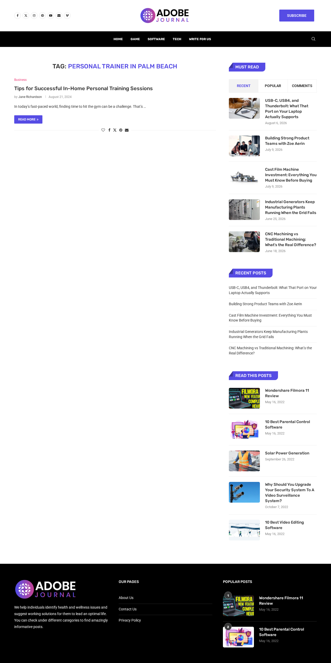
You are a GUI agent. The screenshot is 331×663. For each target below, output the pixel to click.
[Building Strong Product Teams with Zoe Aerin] (244, 146)
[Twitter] (25, 15)
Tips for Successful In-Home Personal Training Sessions (83, 88)
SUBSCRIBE (296, 15)
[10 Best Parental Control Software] (244, 429)
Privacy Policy (130, 620)
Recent (244, 86)
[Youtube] (50, 15)
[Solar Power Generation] (244, 461)
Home (118, 39)
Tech (177, 39)
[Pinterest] (42, 15)
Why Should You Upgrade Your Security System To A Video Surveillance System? (289, 492)
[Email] (59, 15)
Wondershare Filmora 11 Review (287, 393)
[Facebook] (17, 15)
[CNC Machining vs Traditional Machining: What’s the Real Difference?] (244, 241)
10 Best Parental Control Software (287, 424)
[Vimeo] (67, 15)
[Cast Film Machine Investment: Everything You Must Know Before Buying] (244, 177)
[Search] (313, 39)
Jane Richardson (30, 97)
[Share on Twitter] (115, 130)
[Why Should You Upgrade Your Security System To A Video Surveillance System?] (244, 492)
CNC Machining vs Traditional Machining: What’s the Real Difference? (290, 239)
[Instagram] (34, 15)
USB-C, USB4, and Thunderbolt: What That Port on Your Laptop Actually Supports (286, 108)
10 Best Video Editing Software (284, 525)
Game (135, 39)
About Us (126, 598)
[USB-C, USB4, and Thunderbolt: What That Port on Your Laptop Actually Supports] (244, 108)
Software (156, 39)
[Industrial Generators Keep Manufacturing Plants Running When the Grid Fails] (244, 209)
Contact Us (128, 609)
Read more (26, 119)
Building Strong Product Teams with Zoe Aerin (287, 141)
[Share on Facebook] (109, 130)
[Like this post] (103, 130)
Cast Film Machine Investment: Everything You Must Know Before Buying (291, 175)
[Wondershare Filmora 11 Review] (244, 398)
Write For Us (200, 39)
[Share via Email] (127, 130)
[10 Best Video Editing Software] (244, 530)
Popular (273, 86)
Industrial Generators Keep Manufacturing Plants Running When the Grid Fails (290, 207)
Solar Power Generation (287, 453)
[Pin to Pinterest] (120, 130)
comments (302, 86)
